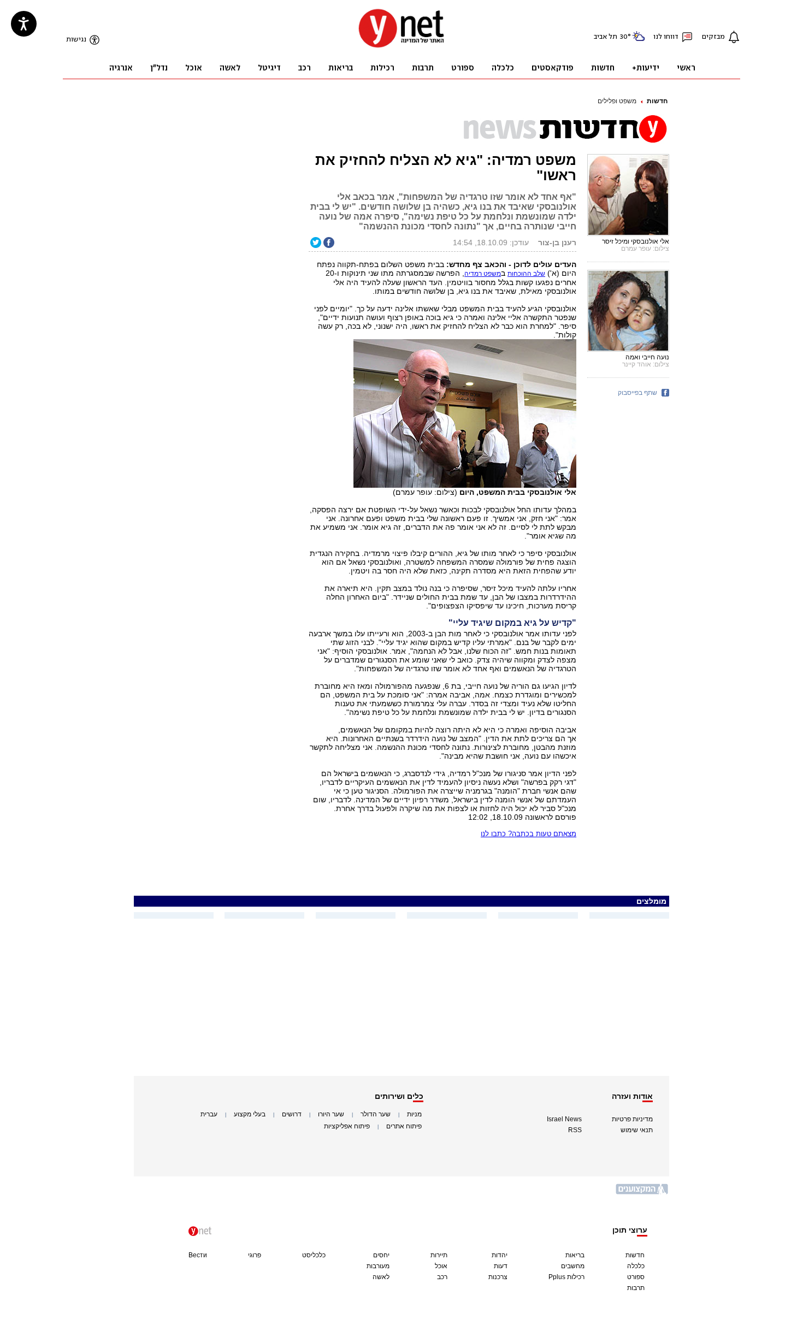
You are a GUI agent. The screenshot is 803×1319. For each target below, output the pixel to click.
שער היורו (331, 1114)
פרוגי (254, 1255)
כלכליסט (314, 1255)
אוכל (441, 1266)
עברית (208, 1114)
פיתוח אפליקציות (347, 1126)
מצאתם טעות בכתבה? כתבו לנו (528, 834)
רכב (442, 1277)
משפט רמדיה (482, 273)
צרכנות (497, 1277)
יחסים (381, 1255)
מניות (414, 1114)
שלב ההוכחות (526, 273)
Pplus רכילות (566, 1277)
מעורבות (378, 1266)
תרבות (636, 1288)
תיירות (438, 1255)
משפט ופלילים (617, 101)
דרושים (292, 1114)
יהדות (499, 1255)
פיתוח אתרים (404, 1126)
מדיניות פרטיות (632, 1119)
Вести (197, 1255)
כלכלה (636, 1266)
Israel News (564, 1119)
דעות (500, 1266)
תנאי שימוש (637, 1130)
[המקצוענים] (642, 1193)
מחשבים (572, 1266)
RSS (575, 1130)
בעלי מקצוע (249, 1114)
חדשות (657, 101)
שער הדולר (376, 1114)
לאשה (381, 1277)
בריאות (574, 1255)
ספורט (636, 1277)
